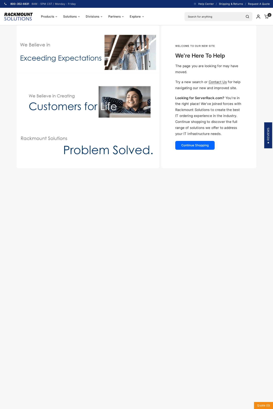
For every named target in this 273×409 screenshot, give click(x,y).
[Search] (247, 16)
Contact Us (218, 82)
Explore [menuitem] (135, 16)
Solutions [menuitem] (70, 16)
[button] (195, 145)
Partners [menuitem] (114, 16)
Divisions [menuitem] (92, 16)
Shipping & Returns (231, 3)
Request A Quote (259, 3)
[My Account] (258, 16)
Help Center (206, 3)
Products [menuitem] (47, 16)
